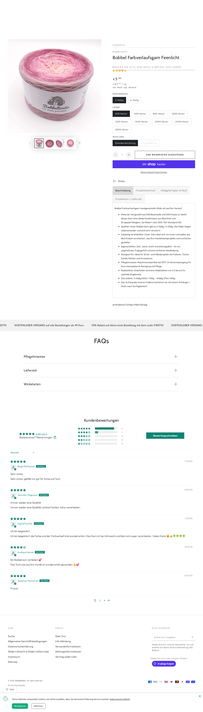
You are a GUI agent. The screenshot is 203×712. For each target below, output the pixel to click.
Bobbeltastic (120, 52)
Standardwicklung (125, 144)
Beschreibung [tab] (123, 190)
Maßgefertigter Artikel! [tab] (174, 190)
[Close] (199, 696)
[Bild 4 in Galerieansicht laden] (70, 143)
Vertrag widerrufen (66, 656)
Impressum (14, 656)
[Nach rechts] (79, 143)
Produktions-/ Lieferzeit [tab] (128, 199)
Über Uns (60, 636)
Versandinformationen (68, 646)
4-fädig (135, 101)
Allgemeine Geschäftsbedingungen (27, 641)
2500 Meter (182, 122)
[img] (18, 461)
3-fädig (120, 101)
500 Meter (140, 114)
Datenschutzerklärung (20, 646)
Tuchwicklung (149, 144)
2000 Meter (162, 122)
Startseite (118, 45)
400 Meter (122, 114)
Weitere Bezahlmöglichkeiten (154, 172)
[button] (84, 428)
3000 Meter (122, 130)
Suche (11, 636)
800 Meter (159, 114)
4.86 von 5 (41, 433)
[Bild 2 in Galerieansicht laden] (49, 143)
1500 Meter (141, 122)
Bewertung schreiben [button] (165, 435)
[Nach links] (29, 143)
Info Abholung (63, 641)
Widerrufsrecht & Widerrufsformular (28, 651)
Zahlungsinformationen (68, 651)
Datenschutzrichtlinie (120, 699)
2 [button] (100, 600)
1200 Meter (122, 122)
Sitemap (12, 661)
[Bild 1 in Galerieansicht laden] (39, 143)
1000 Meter (178, 114)
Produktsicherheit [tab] (146, 190)
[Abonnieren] (193, 637)
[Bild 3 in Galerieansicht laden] (60, 143)
